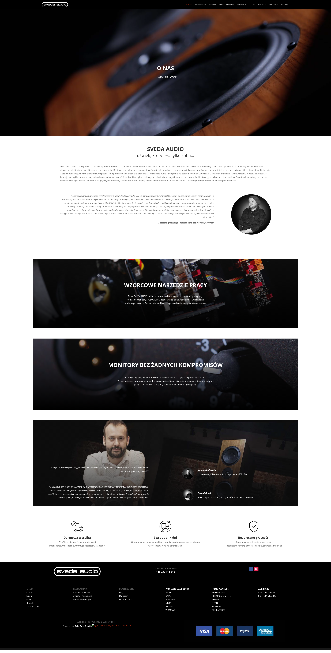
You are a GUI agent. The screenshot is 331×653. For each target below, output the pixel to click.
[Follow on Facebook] (251, 569)
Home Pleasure (226, 5)
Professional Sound (205, 5)
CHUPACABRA (218, 610)
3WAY (168, 592)
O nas (189, 5)
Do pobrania (125, 599)
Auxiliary (241, 5)
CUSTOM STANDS (267, 596)
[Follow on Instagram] (256, 569)
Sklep (252, 5)
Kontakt (285, 5)
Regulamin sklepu (82, 599)
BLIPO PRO (171, 599)
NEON (169, 603)
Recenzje (273, 5)
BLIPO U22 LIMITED (221, 596)
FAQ (121, 592)
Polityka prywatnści (82, 592)
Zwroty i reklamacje (82, 596)
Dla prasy (123, 596)
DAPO (168, 596)
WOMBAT (170, 610)
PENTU (169, 606)
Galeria (262, 5)
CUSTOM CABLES (266, 592)
